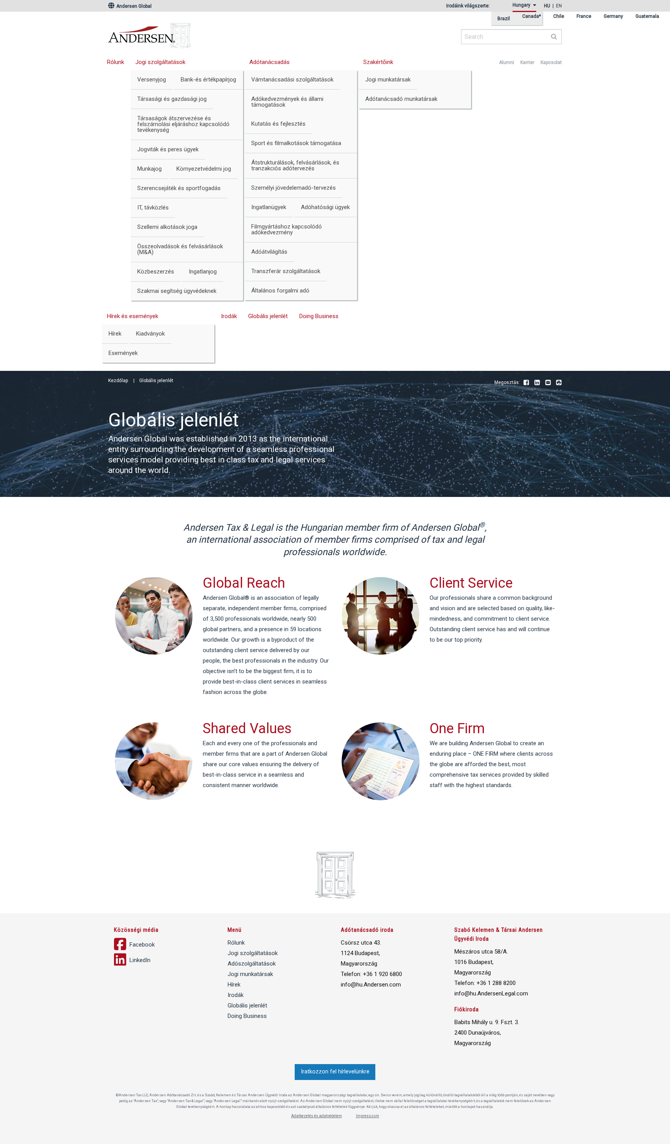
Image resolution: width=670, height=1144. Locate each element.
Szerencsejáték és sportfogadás (179, 188)
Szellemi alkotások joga (167, 226)
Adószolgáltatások (252, 963)
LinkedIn (537, 383)
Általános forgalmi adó (280, 290)
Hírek (115, 333)
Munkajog (149, 168)
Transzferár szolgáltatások (285, 271)
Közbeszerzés (155, 271)
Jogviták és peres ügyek (168, 149)
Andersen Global (133, 6)
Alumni (506, 62)
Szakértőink (378, 62)
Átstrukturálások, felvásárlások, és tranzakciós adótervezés (295, 165)
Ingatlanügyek (268, 207)
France (584, 16)
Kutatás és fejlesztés (278, 123)
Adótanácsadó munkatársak (401, 98)
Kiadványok (150, 333)
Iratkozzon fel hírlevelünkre (335, 1071)
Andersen (224, 33)
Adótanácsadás (269, 62)
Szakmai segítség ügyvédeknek (176, 290)
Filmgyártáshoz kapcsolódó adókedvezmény (286, 229)
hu (547, 6)
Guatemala (647, 16)
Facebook (526, 383)
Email (548, 383)
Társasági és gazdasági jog (172, 98)
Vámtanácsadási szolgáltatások (292, 79)
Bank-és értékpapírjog (208, 79)
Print (559, 383)
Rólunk (115, 62)
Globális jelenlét (268, 316)
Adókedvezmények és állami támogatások (287, 101)
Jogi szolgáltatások (160, 62)
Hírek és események (132, 316)
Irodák (229, 316)
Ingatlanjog (203, 271)
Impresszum (367, 1116)
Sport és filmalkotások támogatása (296, 143)
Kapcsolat (551, 62)
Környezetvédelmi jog (203, 168)
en (559, 6)
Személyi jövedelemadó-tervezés (293, 187)
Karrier (527, 62)
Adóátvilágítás (269, 251)
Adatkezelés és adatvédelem (316, 1116)
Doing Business (318, 316)
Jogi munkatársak (388, 79)
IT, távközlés (153, 207)
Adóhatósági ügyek (325, 207)
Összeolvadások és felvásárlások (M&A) (180, 249)
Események (123, 353)
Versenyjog (151, 79)
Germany (613, 16)
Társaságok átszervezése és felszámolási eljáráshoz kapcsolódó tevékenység (183, 124)
